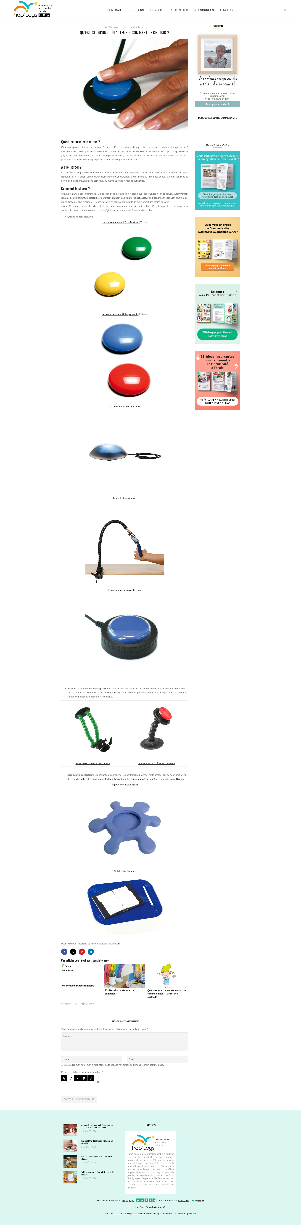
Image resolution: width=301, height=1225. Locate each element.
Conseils (157, 10)
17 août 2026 (89, 1178)
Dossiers (137, 10)
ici (117, 943)
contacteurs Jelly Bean (142, 779)
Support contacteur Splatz (124, 784)
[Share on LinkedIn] (91, 952)
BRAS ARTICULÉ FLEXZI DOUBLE (93, 763)
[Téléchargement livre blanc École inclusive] (217, 380)
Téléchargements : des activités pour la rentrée (97, 1173)
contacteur (70, 1004)
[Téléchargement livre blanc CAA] (217, 247)
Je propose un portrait (217, 104)
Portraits (115, 10)
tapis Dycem (177, 779)
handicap (88, 1004)
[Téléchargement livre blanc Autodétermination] (217, 313)
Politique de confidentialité (137, 1213)
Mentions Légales (113, 1213)
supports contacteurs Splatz (106, 779)
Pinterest (213, 128)
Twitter (236, 128)
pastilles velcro (79, 779)
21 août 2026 (89, 1147)
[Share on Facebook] (64, 952)
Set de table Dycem (124, 871)
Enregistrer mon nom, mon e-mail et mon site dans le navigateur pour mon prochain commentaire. (114, 1064)
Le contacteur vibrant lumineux (125, 406)
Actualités (179, 10)
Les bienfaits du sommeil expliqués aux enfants (97, 1142)
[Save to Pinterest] (82, 952)
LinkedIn (221, 128)
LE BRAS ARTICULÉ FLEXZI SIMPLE (156, 763)
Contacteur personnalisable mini (124, 590)
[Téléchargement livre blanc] (217, 180)
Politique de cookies (163, 1213)
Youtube (228, 128)
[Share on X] (73, 952)
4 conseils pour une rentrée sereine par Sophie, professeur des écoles (97, 1126)
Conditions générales (186, 1213)
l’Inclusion (229, 10)
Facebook (199, 128)
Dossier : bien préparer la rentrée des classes (96, 1157)
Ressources (204, 10)
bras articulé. (113, 692)
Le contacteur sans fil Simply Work (121, 222)
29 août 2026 (89, 1131)
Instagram (206, 128)
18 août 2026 (89, 1162)
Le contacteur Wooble (124, 498)
